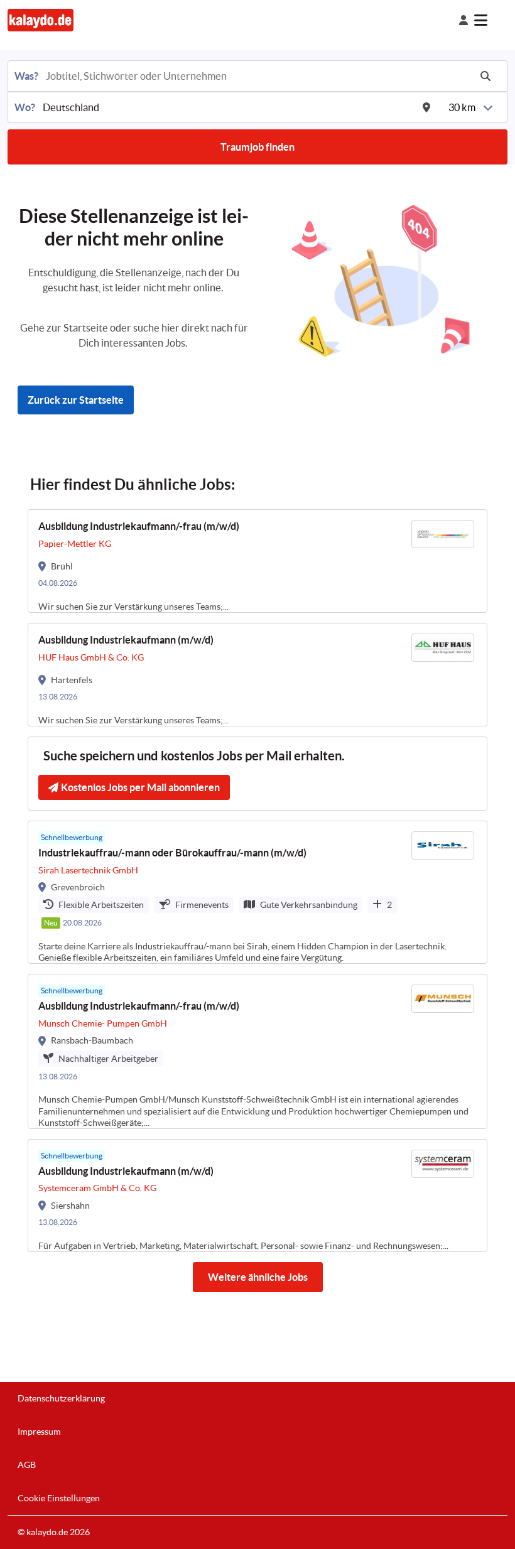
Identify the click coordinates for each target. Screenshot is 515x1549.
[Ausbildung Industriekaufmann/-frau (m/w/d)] (257, 561)
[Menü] (490, 20)
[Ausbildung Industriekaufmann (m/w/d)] (257, 674)
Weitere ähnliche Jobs (258, 1277)
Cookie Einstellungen (59, 1498)
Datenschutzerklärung (61, 1398)
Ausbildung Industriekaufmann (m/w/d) (126, 639)
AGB (27, 1465)
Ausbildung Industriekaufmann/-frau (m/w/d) (138, 526)
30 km (461, 107)
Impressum (39, 1432)
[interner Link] (40, 20)
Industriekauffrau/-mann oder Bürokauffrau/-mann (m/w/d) (172, 852)
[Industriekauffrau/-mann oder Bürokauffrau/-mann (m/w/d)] (257, 892)
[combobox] (256, 76)
